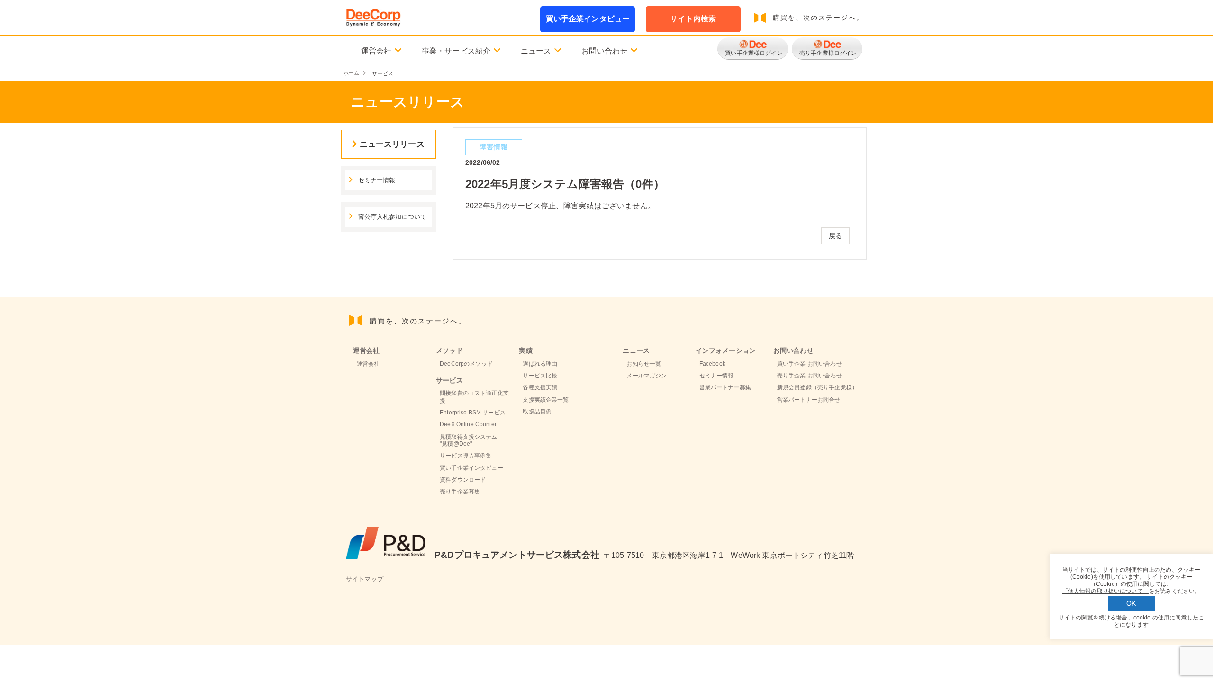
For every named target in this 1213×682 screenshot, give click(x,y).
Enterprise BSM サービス (473, 412)
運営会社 (368, 363)
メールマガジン (646, 375)
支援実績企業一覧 (546, 399)
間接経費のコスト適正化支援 (474, 397)
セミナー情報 (377, 180)
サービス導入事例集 (465, 455)
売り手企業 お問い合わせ (809, 375)
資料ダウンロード (463, 479)
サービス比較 (540, 375)
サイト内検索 (693, 19)
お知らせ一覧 (643, 363)
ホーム (351, 73)
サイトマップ (364, 579)
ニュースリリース (392, 144)
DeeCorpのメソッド (466, 363)
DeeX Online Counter (468, 424)
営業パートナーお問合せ (809, 399)
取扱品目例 (537, 411)
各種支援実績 (540, 387)
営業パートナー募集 (725, 387)
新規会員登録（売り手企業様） (817, 387)
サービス (449, 380)
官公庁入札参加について (392, 217)
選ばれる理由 (540, 363)
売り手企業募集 (460, 491)
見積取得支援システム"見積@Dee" (468, 440)
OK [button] (1131, 603)
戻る (835, 236)
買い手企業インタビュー (588, 19)
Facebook (712, 363)
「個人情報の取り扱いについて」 (1105, 591)
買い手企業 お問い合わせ (809, 363)
